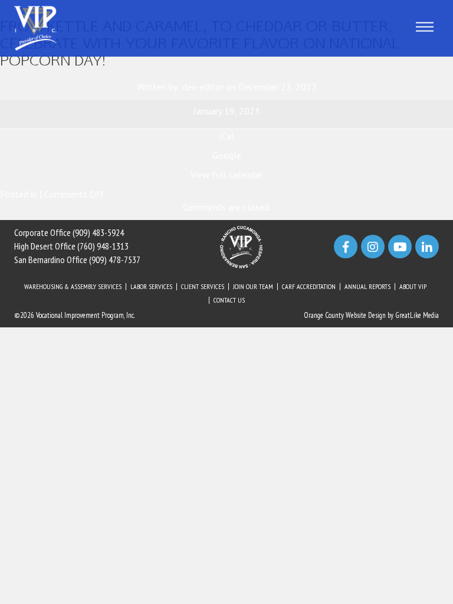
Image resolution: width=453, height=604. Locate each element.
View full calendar (226, 174)
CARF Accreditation (309, 286)
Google (226, 155)
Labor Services (151, 286)
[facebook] (345, 246)
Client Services (202, 286)
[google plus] (400, 246)
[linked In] (427, 246)
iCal (226, 136)
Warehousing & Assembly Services (73, 286)
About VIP (412, 286)
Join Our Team (253, 286)
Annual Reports (367, 286)
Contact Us (229, 300)
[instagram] (373, 246)
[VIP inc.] (35, 27)
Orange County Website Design (345, 315)
